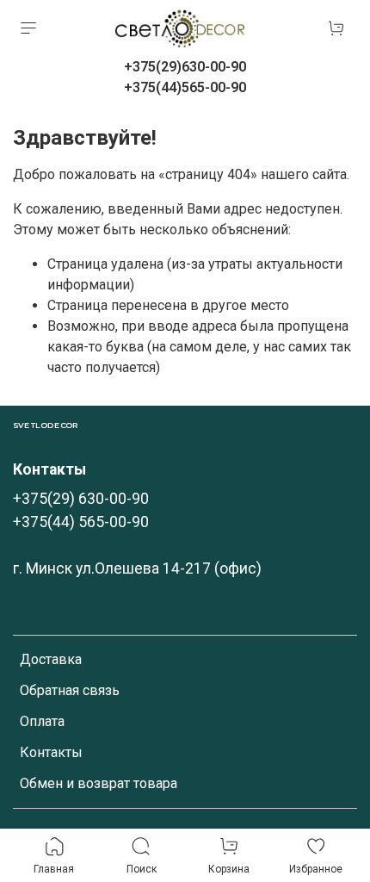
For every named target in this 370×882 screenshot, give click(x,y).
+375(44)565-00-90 (185, 87)
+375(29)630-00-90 (185, 67)
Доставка (51, 659)
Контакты (51, 752)
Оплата (42, 721)
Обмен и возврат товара (98, 783)
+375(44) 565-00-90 (81, 522)
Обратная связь (70, 690)
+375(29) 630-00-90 (81, 498)
